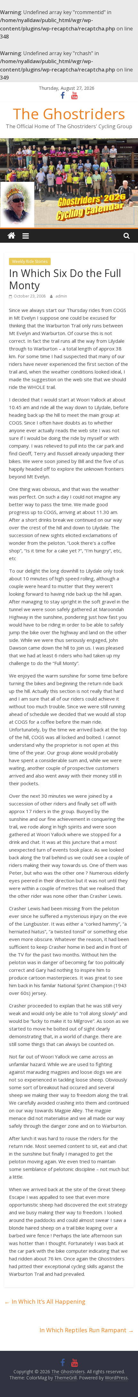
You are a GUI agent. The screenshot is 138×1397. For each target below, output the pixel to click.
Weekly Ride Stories (29, 261)
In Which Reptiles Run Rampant (86, 1330)
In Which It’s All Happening (44, 1301)
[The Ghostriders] (69, 142)
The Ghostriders (69, 113)
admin (61, 296)
